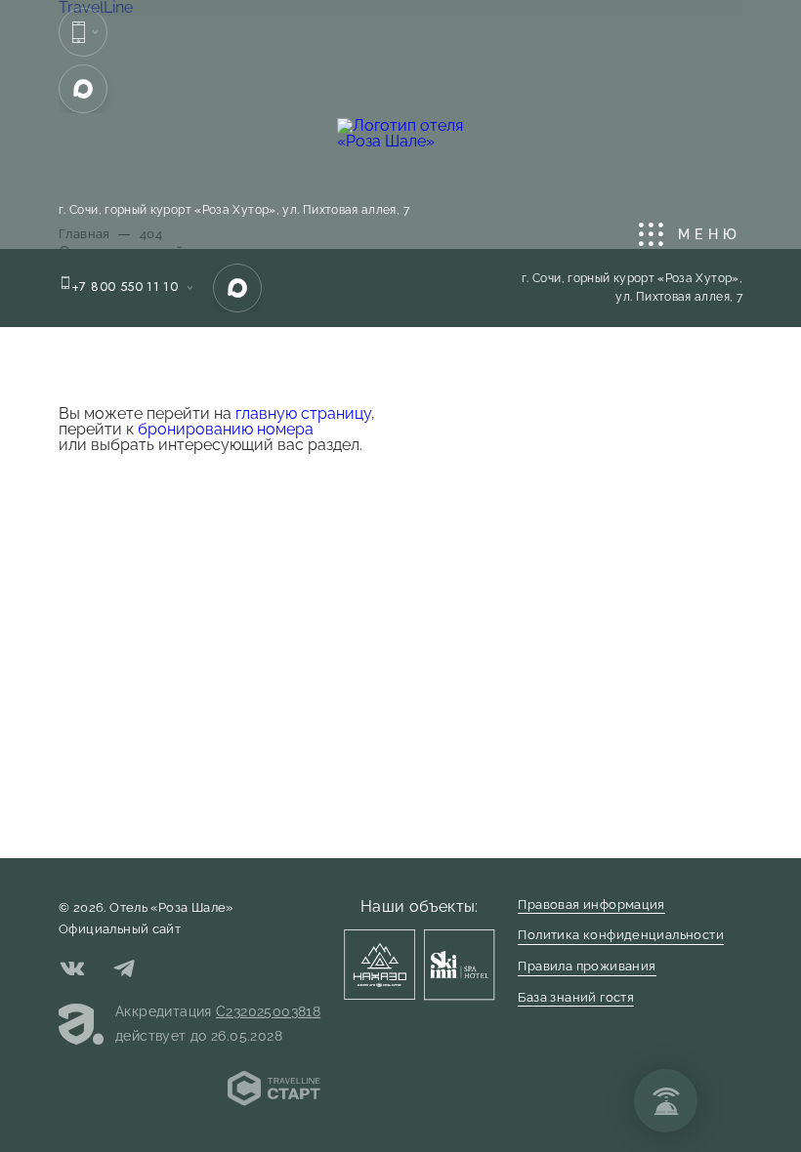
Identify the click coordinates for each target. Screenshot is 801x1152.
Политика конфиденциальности (621, 934)
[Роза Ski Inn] (459, 964)
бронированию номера (226, 429)
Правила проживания (586, 966)
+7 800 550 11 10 (124, 287)
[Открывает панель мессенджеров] (83, 32)
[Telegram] (124, 971)
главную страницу (303, 413)
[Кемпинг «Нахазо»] (379, 964)
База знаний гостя (576, 997)
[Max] (83, 88)
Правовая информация (591, 904)
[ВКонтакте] (72, 971)
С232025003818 (268, 1011)
